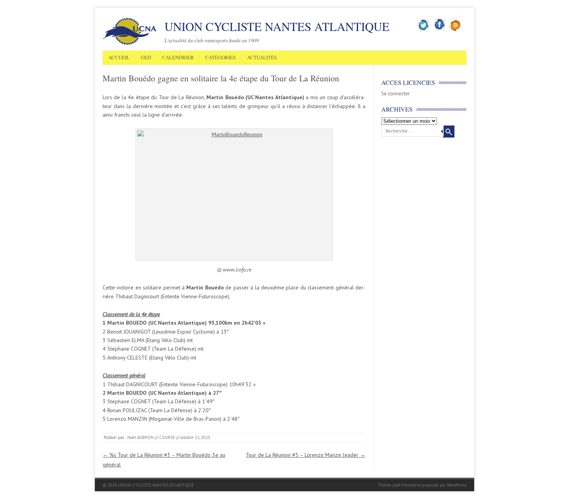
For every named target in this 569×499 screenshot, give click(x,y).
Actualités (262, 58)
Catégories (220, 58)
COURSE (167, 437)
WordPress (456, 485)
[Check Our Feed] (455, 30)
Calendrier (178, 58)
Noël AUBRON (140, 437)
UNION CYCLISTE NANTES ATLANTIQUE (277, 26)
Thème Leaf (389, 485)
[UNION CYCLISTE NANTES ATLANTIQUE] (130, 43)
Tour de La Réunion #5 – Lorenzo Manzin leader (305, 454)
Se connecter (395, 93)
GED (146, 58)
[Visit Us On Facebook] (439, 30)
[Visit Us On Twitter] (424, 30)
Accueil (119, 58)
